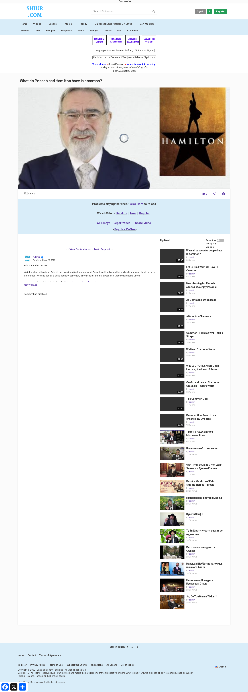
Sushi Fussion (116, 64)
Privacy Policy (37, 665)
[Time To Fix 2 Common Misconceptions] (172, 437)
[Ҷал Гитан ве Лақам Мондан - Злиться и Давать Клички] (172, 470)
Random (121, 213)
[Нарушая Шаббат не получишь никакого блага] (172, 569)
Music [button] (68, 24)
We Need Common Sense (200, 349)
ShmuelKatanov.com (33, 682)
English (222, 666)
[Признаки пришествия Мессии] (172, 503)
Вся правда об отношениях (202, 448)
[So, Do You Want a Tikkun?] (172, 602)
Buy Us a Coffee (125, 229)
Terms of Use (55, 665)
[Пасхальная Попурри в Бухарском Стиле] (172, 585)
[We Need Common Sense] (172, 355)
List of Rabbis (128, 665)
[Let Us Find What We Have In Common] (172, 272)
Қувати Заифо (194, 514)
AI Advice (132, 30)
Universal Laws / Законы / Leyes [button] (113, 24)
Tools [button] (106, 30)
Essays (53, 24)
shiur (136, 673)
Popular (144, 213)
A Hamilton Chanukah (198, 316)
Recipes (50, 30)
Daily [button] (93, 30)
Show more (30, 285)
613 (119, 30)
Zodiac (25, 30)
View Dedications (80, 249)
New (133, 213)
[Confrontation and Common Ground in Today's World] (172, 387)
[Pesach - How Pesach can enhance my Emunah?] (172, 421)
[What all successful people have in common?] (172, 256)
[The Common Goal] (172, 404)
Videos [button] (37, 24)
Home (24, 24)
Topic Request (102, 249)
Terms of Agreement (50, 655)
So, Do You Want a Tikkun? (201, 596)
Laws (37, 30)
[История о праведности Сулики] (172, 552)
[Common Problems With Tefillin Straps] (172, 338)
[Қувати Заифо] (172, 519)
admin (36, 257)
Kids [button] (80, 30)
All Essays (103, 223)
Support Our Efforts (76, 665)
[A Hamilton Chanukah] (172, 322)
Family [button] (83, 24)
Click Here (136, 204)
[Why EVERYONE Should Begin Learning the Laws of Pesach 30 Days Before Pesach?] (172, 371)
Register (220, 11)
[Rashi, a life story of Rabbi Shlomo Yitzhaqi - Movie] (172, 486)
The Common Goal (197, 398)
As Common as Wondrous (201, 299)
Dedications (96, 665)
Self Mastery (147, 24)
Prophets (66, 30)
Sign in (200, 11)
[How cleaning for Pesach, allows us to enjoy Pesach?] (172, 289)
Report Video (122, 223)
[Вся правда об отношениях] (172, 453)
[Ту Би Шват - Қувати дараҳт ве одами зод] (172, 536)
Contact (32, 655)
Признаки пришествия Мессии (204, 497)
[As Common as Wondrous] (172, 305)
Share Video (143, 223)
